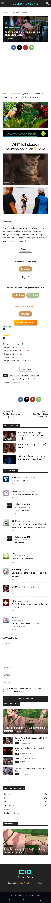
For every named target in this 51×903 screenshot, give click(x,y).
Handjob (23, 379)
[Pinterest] (25, 47)
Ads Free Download (25, 322)
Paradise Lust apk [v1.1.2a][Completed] (24, 727)
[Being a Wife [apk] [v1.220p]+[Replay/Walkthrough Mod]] (9, 459)
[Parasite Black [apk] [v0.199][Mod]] (9, 448)
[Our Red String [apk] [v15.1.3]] (8, 761)
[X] (19, 47)
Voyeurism (16, 382)
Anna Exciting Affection (12, 94)
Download (25, 269)
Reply (14, 484)
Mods (11, 27)
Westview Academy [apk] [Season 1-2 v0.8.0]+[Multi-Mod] (31, 435)
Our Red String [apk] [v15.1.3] (25, 758)
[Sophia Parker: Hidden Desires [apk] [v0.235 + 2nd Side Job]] (8, 740)
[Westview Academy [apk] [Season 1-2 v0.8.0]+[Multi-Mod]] (9, 436)
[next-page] (8, 779)
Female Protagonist (10, 379)
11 (22, 852)
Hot (10, 12)
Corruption (35, 375)
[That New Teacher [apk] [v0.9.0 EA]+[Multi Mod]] (8, 771)
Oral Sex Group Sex (34, 379)
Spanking (7, 382)
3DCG (12, 375)
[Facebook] (13, 47)
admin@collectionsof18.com (30, 883)
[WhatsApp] (31, 47)
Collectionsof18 (22, 504)
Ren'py (17, 27)
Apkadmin (18, 295)
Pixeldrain (33, 295)
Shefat (15, 618)
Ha (13, 553)
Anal (17, 375)
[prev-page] (4, 779)
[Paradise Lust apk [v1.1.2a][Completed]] (25, 721)
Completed (8, 731)
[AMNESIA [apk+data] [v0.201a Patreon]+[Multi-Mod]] (8, 751)
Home (5, 12)
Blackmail (25, 375)
